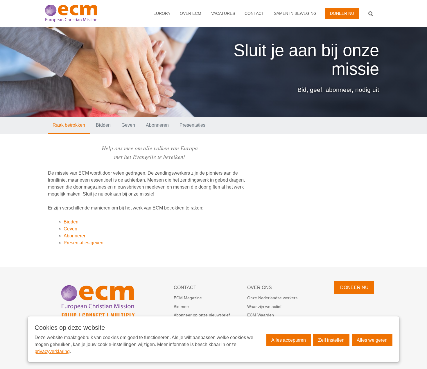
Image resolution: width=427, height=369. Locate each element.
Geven (128, 125)
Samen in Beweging (295, 13)
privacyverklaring (52, 351)
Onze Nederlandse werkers (272, 297)
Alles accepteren (288, 340)
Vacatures (223, 13)
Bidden (103, 125)
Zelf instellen (331, 340)
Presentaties (192, 125)
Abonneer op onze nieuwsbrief (202, 315)
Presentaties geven (83, 242)
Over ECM (190, 13)
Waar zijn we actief (264, 306)
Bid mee (181, 306)
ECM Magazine (188, 297)
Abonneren (157, 125)
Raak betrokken (69, 125)
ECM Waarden (260, 315)
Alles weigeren (372, 340)
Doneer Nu (342, 13)
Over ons (259, 287)
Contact (254, 13)
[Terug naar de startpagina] (78, 13)
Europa (161, 13)
